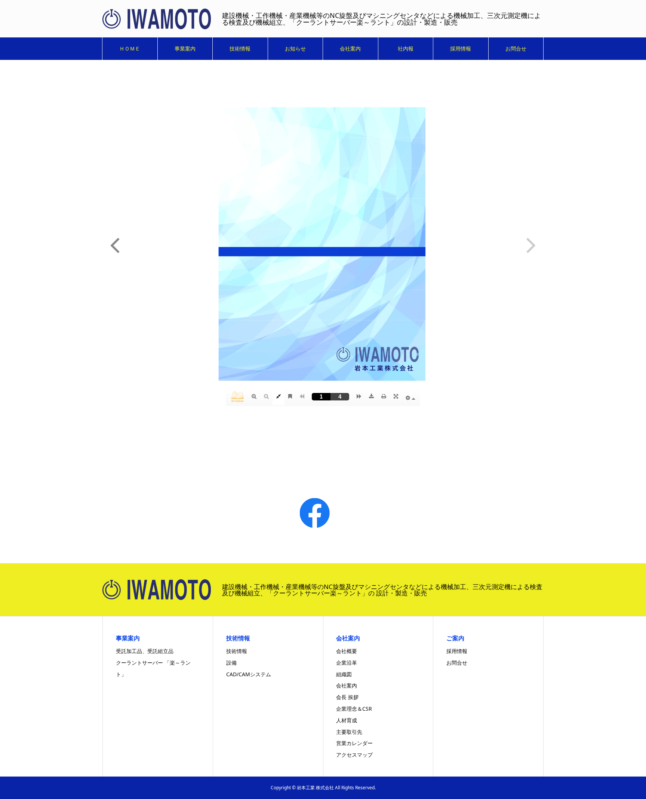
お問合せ (515, 48)
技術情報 (240, 48)
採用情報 (460, 48)
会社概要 (346, 651)
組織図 (344, 674)
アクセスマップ (354, 754)
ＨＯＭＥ (129, 48)
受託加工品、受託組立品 (144, 651)
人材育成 (346, 720)
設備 (231, 662)
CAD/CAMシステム (248, 674)
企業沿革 (346, 662)
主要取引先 (349, 731)
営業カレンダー (354, 743)
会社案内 (350, 48)
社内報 (405, 48)
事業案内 (185, 48)
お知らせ (295, 48)
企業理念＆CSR (354, 708)
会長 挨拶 (347, 697)
